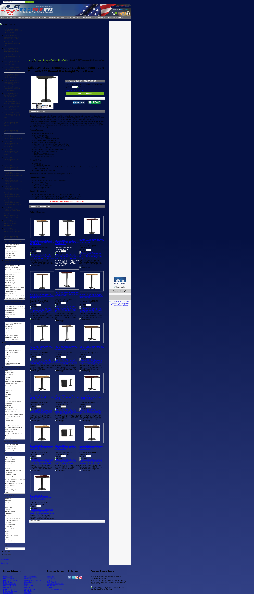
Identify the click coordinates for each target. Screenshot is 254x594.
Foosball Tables (9, 420)
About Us (50, 577)
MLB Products (9, 331)
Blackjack (7, 348)
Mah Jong (7, 423)
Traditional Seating (10, 542)
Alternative (8, 500)
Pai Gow (7, 356)
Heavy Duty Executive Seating (13, 518)
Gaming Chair (9, 386)
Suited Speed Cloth (10, 274)
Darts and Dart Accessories (12, 416)
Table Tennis (8, 390)
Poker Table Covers (10, 294)
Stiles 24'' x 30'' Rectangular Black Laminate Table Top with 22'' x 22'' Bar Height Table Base (41, 347)
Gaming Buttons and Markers (13, 289)
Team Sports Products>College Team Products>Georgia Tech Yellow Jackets (11, 144)
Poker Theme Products (11, 429)
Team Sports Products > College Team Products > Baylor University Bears (12, 50)
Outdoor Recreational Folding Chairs (15, 479)
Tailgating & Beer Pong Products (13, 433)
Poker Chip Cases (10, 312)
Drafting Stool (8, 507)
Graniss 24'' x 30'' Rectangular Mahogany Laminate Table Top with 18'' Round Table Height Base (42, 497)
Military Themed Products (12, 425)
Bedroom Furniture (10, 461)
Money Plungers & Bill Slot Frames (14, 287)
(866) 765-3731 (116, 7)
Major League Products (11, 337)
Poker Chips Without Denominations (15, 308)
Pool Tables (8, 257)
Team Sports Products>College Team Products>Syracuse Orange (12, 209)
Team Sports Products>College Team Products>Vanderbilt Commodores (11, 223)
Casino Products (70, 17)
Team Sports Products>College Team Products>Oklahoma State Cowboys (12, 195)
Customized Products (100, 17)
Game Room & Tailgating (12, 367)
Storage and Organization (12, 490)
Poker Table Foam (10, 276)
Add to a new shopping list (75, 90)
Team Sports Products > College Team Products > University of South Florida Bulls (12, 115)
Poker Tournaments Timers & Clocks (15, 296)
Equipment (8, 468)
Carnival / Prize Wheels (11, 352)
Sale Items (7, 554)
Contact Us (119, 17)
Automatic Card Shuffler (11, 267)
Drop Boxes (8, 285)
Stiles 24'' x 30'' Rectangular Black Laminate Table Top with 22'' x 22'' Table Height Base (67, 397)
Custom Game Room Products (13, 451)
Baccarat (7, 346)
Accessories (8, 370)
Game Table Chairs (10, 255)
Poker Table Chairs (10, 578)
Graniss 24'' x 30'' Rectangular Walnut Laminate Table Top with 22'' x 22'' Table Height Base (91, 347)
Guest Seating (9, 516)
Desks (6, 505)
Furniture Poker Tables (11, 249)
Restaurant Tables (10, 485)
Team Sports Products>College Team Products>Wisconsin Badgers (13, 236)
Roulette (7, 361)
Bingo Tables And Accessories (13, 350)
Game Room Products (11, 589)
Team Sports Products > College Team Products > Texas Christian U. (12, 88)
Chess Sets (28, 582)
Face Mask (8, 377)
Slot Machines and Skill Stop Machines (12, 364)
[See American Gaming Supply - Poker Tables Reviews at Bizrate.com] (120, 280)
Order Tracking (52, 582)
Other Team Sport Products (12, 339)
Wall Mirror (8, 394)
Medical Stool (8, 526)
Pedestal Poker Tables (11, 251)
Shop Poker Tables (10, 17)
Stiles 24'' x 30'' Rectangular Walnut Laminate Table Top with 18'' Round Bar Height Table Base (42, 296)
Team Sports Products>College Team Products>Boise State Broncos (11, 123)
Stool (6, 533)
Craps (6, 354)
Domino (7, 418)
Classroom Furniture (10, 464)
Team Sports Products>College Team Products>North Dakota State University (13, 181)
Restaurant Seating (10, 481)
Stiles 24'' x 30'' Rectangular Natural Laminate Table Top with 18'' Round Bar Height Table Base (42, 242)
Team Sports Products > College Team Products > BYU (12, 56)
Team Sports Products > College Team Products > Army (12, 43)
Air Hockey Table (9, 373)
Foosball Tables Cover (11, 383)
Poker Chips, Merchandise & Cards (13, 302)
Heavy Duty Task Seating (11, 520)
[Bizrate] (128, 285)
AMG (5, 545)
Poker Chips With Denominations (14, 306)
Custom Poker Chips (10, 446)
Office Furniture (9, 495)
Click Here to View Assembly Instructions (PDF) (67, 201)
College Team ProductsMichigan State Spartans (14, 324)
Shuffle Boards (9, 431)
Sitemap (50, 587)
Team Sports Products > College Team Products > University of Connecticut (12, 101)
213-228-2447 (125, 7)
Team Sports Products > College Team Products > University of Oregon (12, 107)
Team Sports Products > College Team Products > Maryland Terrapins (12, 69)
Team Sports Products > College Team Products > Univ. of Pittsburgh (12, 95)
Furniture (7, 454)
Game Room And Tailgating (84, 17)
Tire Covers (8, 392)
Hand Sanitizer (9, 388)
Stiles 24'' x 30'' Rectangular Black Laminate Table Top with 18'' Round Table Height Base (65, 447)
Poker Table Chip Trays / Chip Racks (15, 298)
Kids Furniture (9, 472)
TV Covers (8, 436)
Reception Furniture (10, 529)
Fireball (7, 379)
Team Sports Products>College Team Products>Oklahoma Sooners (13, 188)
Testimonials (111, 17)
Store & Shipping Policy (55, 584)
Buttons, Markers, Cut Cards (12, 265)
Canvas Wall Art (9, 375)
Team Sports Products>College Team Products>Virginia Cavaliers (12, 230)
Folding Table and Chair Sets (13, 470)
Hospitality (8, 522)
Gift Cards (7, 551)
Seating (7, 488)
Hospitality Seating (10, 524)
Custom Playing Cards (11, 449)
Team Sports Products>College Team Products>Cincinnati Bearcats (13, 130)
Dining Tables (63, 60)
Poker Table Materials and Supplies (28, 17)
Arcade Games (9, 399)
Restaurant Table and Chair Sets (14, 483)
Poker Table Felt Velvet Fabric (13, 272)
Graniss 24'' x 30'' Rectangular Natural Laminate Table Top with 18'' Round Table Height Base (41, 447)
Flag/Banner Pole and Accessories (14, 381)
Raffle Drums (8, 359)
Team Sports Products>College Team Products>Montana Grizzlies (13, 173)
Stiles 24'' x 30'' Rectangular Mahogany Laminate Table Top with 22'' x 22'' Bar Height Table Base (66, 294)
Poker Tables (8, 577)
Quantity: (69, 87)
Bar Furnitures (9, 407)
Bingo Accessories (30, 577)
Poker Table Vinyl (9, 280)
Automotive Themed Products (13, 401)
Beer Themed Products (11, 410)
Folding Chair (8, 513)
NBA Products (8, 328)
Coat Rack (8, 466)
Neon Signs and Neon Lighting (13, 427)
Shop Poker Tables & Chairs (13, 241)
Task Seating (8, 540)
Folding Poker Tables (10, 246)
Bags (6, 548)
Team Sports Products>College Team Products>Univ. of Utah (11, 215)
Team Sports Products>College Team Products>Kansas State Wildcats (11, 152)
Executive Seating (10, 511)
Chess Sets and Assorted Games (14, 414)
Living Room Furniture (11, 477)
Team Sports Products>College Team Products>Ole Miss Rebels (12, 202)
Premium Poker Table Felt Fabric (14, 270)
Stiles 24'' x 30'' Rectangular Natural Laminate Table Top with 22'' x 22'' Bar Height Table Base (91, 296)
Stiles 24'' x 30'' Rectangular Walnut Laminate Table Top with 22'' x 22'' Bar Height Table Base (66, 347)
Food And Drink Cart (10, 291)
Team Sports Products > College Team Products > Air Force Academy (13, 30)
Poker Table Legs (9, 278)
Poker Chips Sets (9, 310)
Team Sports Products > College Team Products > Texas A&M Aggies (12, 82)
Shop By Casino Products (12, 342)
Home (2, 17)
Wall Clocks (8, 438)
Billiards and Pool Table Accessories (15, 412)
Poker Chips (42, 17)
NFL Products (8, 326)
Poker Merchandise (10, 315)
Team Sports (60, 17)
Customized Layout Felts (11, 444)
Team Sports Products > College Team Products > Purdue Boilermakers (12, 75)
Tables (7, 492)
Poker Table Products (10, 580)
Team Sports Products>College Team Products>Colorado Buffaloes (13, 136)
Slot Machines (29, 591)
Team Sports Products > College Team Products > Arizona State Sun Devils (12, 37)
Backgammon (8, 403)
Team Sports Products (11, 320)
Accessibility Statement (55, 589)
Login (49, 580)
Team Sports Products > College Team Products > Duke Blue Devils (12, 62)
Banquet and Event (10, 459)
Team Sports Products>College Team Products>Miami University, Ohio (12, 160)
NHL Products (9, 333)
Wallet (6, 396)
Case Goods (8, 503)
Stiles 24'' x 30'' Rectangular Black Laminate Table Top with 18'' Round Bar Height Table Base (67, 242)
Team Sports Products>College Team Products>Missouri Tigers (12, 167)
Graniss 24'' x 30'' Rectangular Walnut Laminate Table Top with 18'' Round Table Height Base (90, 447)
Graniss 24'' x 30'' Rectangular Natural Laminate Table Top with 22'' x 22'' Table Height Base (42, 397)
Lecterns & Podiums (10, 474)
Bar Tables (8, 405)
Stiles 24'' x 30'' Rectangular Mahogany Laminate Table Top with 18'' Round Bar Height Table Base (91, 240)
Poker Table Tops (9, 253)
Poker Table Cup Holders (12, 283)
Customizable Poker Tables (12, 244)
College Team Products (11, 335)
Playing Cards (52, 17)
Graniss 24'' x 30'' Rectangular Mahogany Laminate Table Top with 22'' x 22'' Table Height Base (91, 397)
